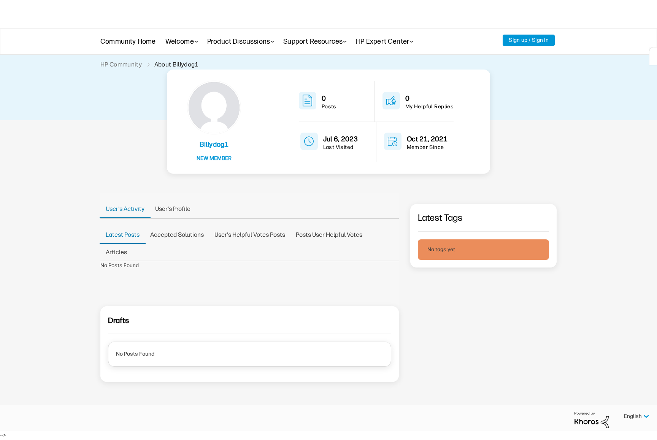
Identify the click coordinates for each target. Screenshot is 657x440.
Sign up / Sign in (529, 40)
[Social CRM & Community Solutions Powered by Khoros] (591, 419)
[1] (653, 56)
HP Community (121, 64)
